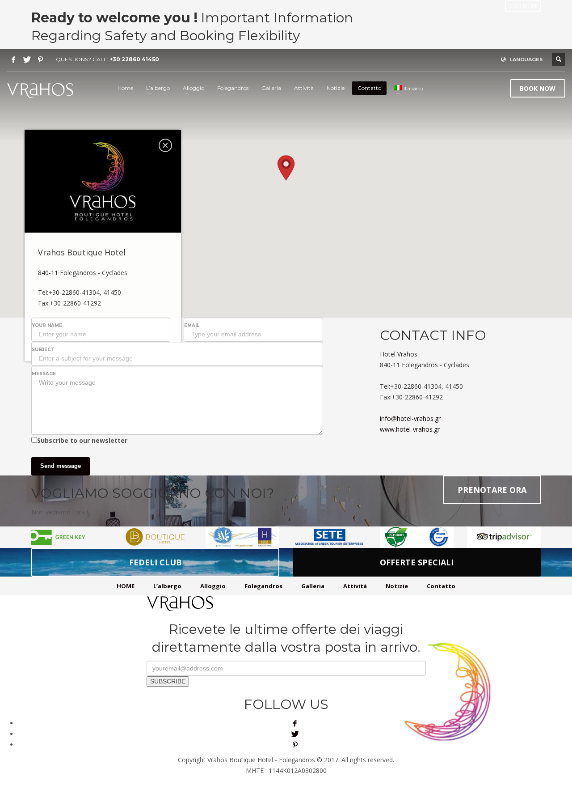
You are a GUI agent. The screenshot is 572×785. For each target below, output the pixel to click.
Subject (43, 349)
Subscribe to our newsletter (82, 440)
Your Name (47, 325)
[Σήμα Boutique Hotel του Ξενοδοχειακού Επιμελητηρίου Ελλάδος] (155, 537)
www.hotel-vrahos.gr (410, 429)
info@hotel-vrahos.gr (410, 418)
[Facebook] (13, 59)
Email (191, 325)
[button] (286, 170)
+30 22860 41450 (134, 59)
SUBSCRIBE (167, 681)
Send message (60, 466)
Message (44, 374)
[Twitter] (27, 59)
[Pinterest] (40, 59)
